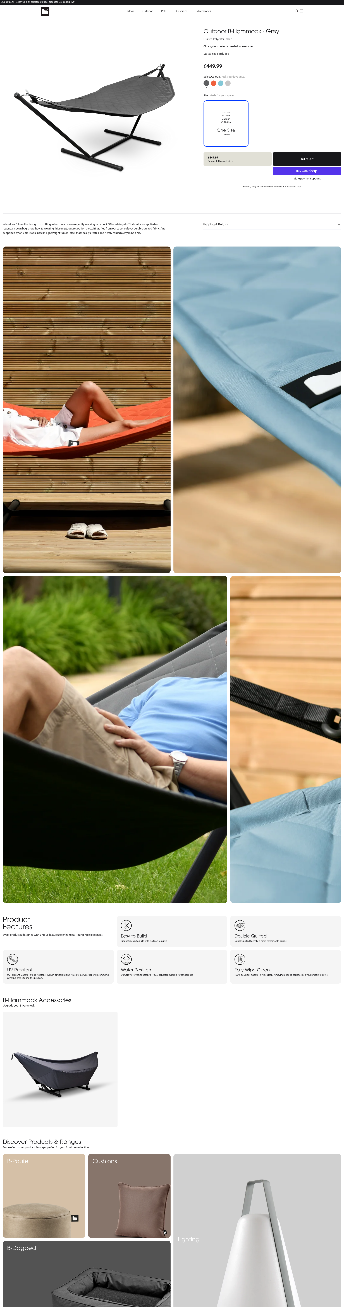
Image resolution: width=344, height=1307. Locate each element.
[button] (130, 11)
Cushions (181, 11)
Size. (219, 95)
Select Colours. (224, 76)
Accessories (204, 11)
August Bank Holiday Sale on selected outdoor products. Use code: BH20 (38, 2)
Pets (163, 11)
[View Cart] (301, 11)
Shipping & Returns (215, 224)
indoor (130, 11)
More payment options (307, 178)
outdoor (147, 11)
